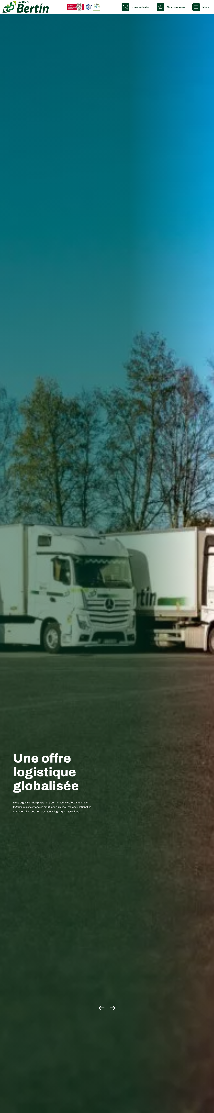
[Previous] (102, 1008)
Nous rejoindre (176, 7)
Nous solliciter (140, 7)
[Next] (112, 1008)
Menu (205, 7)
